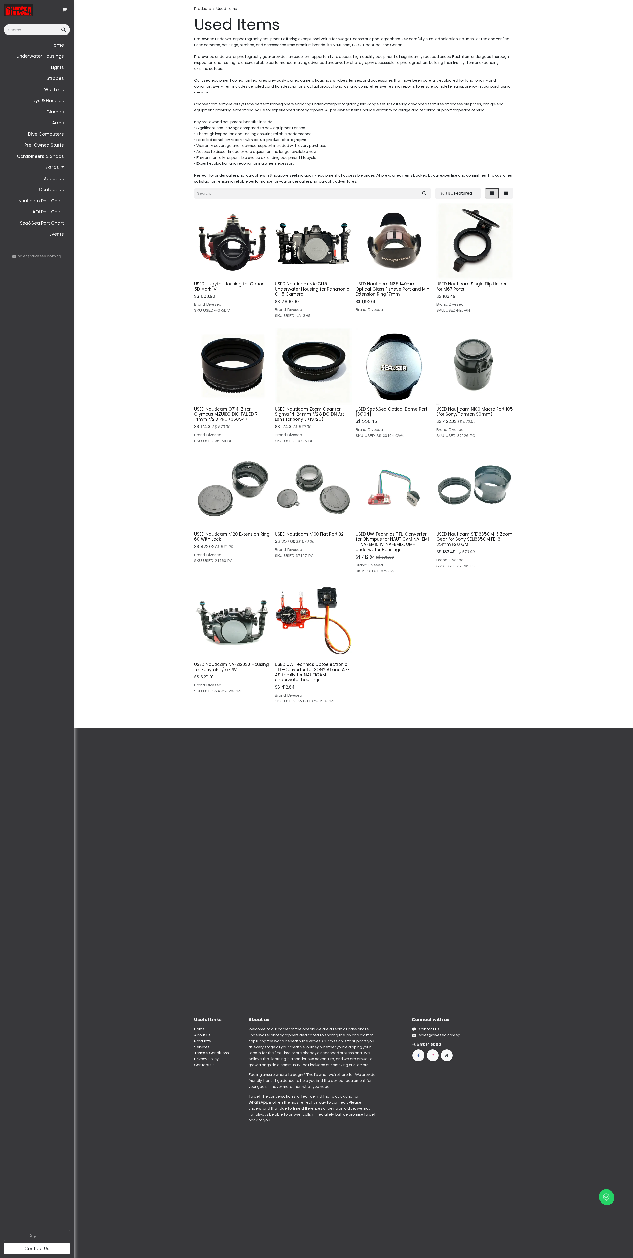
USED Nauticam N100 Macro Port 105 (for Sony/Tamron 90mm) (474, 411)
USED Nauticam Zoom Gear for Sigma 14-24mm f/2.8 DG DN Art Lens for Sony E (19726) (309, 414)
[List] (506, 193)
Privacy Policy (206, 1059)
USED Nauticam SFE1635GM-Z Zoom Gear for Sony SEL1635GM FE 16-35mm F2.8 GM (474, 539)
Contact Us (36, 1248)
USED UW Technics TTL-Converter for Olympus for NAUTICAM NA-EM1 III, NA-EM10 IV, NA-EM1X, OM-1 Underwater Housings (392, 541)
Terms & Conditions (211, 1053)
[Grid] (492, 193)
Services (202, 1047)
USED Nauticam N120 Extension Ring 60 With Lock (232, 536)
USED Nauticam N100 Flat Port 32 (309, 534)
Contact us (204, 1065)
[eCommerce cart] (64, 9)
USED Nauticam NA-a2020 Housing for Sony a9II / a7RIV (231, 667)
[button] (458, 193)
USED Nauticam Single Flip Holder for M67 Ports (471, 286)
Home (199, 1029)
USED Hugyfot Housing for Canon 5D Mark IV (229, 286)
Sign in (37, 1235)
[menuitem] (37, 44)
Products (202, 9)
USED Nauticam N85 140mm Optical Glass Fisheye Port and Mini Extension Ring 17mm (393, 289)
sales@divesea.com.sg (439, 1035)
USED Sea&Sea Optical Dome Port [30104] (391, 411)
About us (202, 1035)
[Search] (63, 29)
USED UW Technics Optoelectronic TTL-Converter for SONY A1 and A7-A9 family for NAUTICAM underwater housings (312, 672)
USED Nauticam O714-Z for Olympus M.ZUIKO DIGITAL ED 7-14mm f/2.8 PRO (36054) (227, 414)
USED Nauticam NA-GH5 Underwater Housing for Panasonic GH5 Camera (312, 289)
